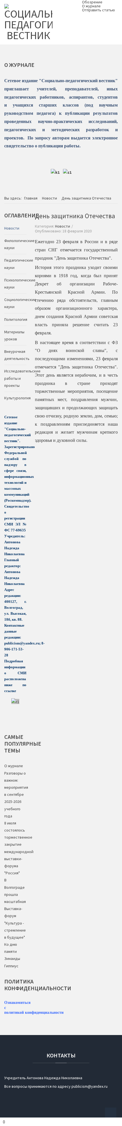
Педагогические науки (15, 264)
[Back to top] (110, 1113)
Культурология (15, 397)
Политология (15, 319)
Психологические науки (15, 283)
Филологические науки (15, 244)
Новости (62, 226)
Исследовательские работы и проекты (15, 378)
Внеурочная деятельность (15, 355)
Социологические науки (15, 303)
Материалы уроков (14, 335)
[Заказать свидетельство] (67, 172)
